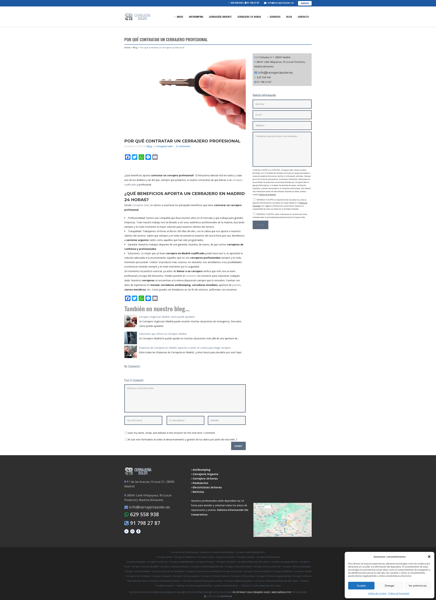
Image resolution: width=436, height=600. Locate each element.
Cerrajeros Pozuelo (205, 561)
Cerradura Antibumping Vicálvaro (165, 580)
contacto (191, 275)
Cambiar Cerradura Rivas (225, 585)
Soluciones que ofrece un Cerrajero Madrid (162, 333)
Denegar (389, 585)
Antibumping (201, 469)
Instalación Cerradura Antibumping (216, 552)
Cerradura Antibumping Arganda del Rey (202, 580)
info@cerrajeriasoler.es (281, 2)
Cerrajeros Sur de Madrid (138, 576)
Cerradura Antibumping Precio (250, 552)
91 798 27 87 (252, 2)
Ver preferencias (418, 585)
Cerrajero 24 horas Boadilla (144, 566)
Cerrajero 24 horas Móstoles (297, 566)
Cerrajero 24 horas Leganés (186, 576)
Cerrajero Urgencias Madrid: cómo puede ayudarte (167, 316)
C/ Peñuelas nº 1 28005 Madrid (273, 57)
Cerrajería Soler (164, 146)
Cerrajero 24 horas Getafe (137, 571)
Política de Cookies (377, 593)
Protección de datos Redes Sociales (149, 592)
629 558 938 (236, 2)
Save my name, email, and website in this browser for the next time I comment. (171, 432)
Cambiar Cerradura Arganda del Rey (194, 585)
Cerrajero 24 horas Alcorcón (267, 566)
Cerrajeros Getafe (303, 571)
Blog (135, 47)
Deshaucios (200, 483)
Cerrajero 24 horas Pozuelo (238, 566)
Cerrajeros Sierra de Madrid (257, 571)
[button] (429, 556)
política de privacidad (267, 194)
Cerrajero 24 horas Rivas (243, 576)
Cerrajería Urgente (205, 474)
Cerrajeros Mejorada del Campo (254, 561)
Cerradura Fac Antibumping (184, 552)
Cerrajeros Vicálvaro (226, 561)
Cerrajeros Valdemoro (185, 557)
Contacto (212, 596)
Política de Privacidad (398, 593)
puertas (236, 285)
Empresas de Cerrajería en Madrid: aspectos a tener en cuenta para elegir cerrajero (185, 347)
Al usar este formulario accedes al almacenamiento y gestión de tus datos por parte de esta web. (182, 439)
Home (127, 47)
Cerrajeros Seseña (246, 557)
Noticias (198, 491)
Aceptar (361, 585)
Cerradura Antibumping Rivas (238, 580)
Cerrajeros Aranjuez (225, 557)
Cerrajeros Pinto (164, 557)
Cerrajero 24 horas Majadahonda (207, 566)
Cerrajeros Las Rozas (157, 561)
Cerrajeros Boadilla (135, 561)
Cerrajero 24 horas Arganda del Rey (274, 576)
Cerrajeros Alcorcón (233, 571)
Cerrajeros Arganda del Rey (284, 561)
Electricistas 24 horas (207, 487)
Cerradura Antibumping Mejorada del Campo (276, 580)
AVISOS (305, 3)
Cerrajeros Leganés (162, 576)
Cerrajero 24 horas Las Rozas (174, 566)
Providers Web (299, 592)
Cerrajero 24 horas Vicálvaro (215, 576)
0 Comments (183, 146)
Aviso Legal (176, 592)
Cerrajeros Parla (206, 557)
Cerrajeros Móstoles (283, 571)
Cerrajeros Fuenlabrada (268, 557)
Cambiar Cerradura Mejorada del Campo (261, 585)
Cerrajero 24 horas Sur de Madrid (168, 571)
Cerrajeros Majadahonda (181, 561)
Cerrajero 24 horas (205, 478)
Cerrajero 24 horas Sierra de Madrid (203, 571)
